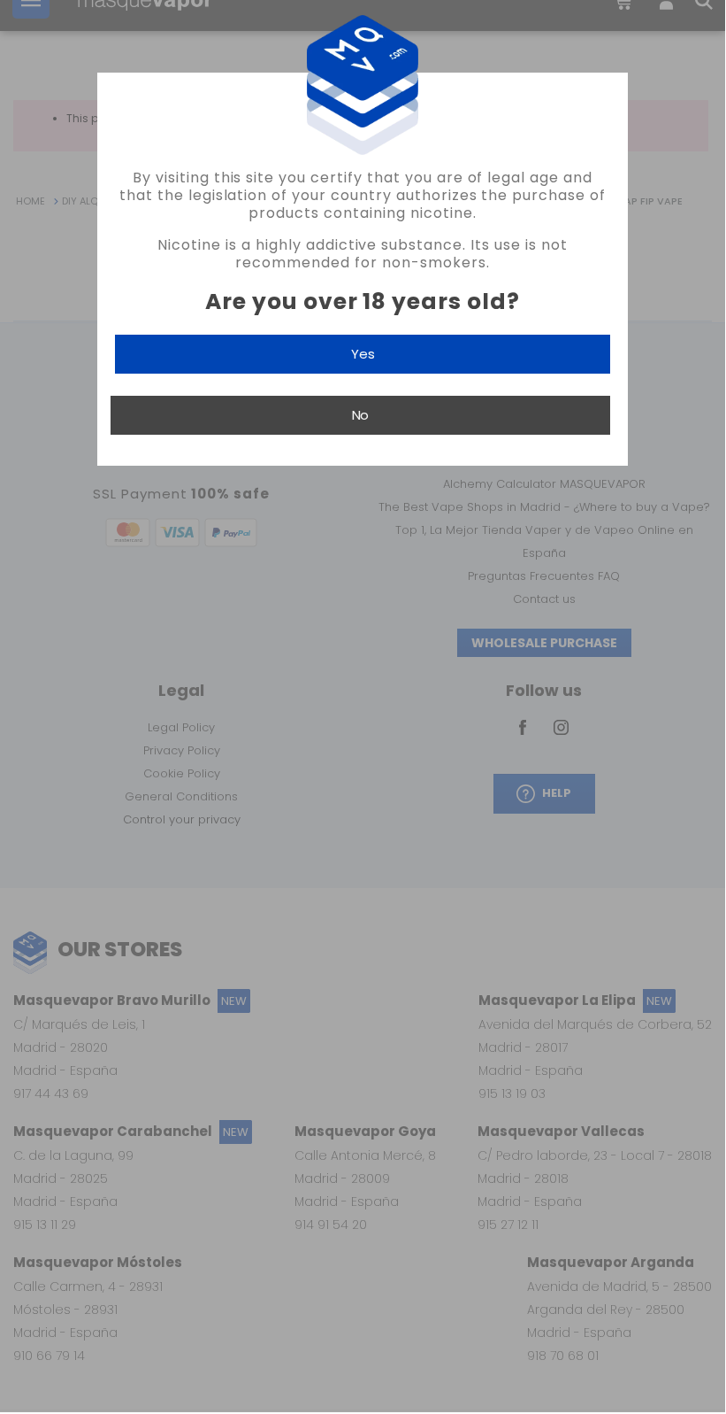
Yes (363, 353)
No (360, 415)
